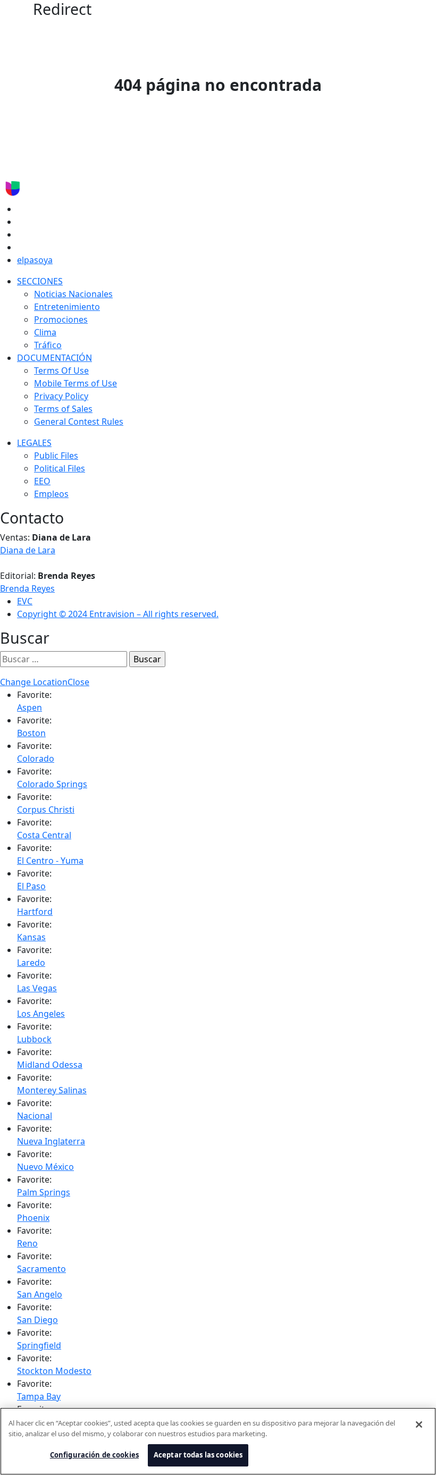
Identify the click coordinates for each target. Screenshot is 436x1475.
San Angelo (39, 1294)
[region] (218, 1441)
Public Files (56, 455)
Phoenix (33, 1218)
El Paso (31, 886)
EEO (42, 481)
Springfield (39, 1345)
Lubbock (34, 1039)
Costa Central (44, 835)
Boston (31, 733)
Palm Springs (43, 1192)
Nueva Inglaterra (51, 1141)
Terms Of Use (61, 370)
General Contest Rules (78, 421)
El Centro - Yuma (50, 860)
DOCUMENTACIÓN (54, 358)
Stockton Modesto (54, 1371)
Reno (27, 1243)
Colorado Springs (52, 784)
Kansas (31, 937)
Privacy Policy (61, 396)
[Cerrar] (419, 1424)
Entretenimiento (67, 307)
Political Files (59, 468)
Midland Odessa (49, 1065)
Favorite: (34, 695)
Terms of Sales (63, 409)
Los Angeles (41, 1013)
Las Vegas (37, 988)
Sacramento (41, 1269)
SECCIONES (40, 281)
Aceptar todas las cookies (198, 1455)
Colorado (35, 758)
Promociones (61, 319)
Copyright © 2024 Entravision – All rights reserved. (118, 614)
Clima (45, 332)
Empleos (51, 494)
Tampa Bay (39, 1396)
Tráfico (48, 345)
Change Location (34, 682)
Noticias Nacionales (73, 294)
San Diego (37, 1320)
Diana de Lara (27, 550)
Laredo (31, 962)
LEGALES (34, 443)
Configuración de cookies (94, 1455)
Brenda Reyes (27, 588)
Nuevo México (45, 1167)
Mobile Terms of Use (75, 383)
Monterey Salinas (52, 1090)
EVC (24, 601)
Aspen (29, 707)
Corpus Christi (45, 809)
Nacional (34, 1116)
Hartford (35, 911)
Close (78, 682)
